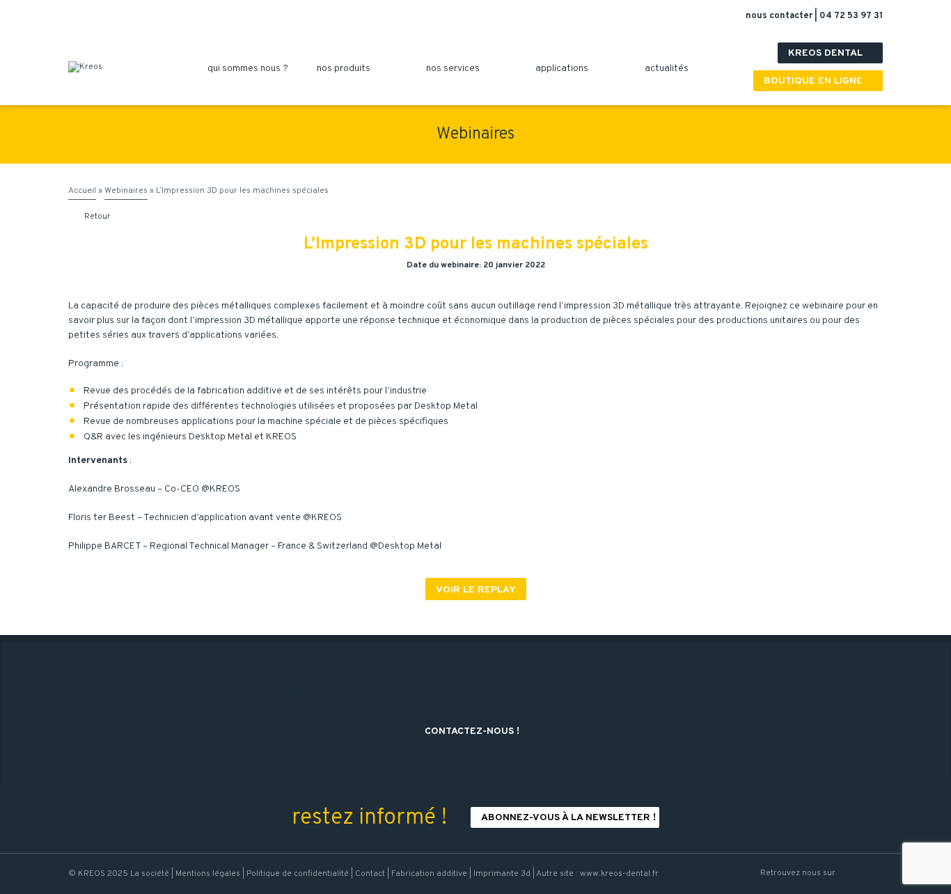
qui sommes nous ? (253, 68)
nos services (458, 68)
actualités (672, 68)
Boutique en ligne (820, 81)
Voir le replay (476, 590)
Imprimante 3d (501, 873)
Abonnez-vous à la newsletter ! (568, 818)
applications (567, 68)
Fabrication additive (429, 873)
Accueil (82, 190)
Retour (90, 216)
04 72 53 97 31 (851, 16)
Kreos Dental (832, 53)
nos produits (349, 68)
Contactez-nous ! (477, 731)
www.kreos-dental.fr (619, 873)
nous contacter (780, 16)
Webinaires (126, 190)
